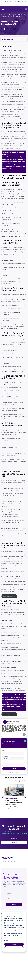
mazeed (3, 14)
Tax (7, 798)
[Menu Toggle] (26, 9)
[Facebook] (5, 861)
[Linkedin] (3, 861)
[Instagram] (14, 861)
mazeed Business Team (13, 721)
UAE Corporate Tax (12, 798)
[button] (25, 39)
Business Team (10, 723)
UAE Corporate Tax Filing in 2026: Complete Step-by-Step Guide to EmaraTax (13, 802)
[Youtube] (8, 861)
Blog (9, 14)
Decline (14, 948)
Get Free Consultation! (8, 171)
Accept (14, 944)
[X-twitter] (11, 861)
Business (15, 14)
